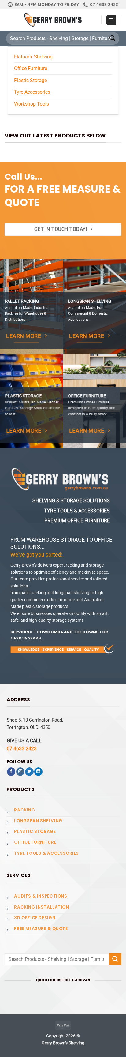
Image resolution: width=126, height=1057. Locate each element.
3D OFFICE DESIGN (34, 918)
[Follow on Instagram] (20, 771)
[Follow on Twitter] (29, 771)
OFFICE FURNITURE (35, 842)
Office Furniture (30, 68)
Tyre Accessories (32, 92)
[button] (111, 20)
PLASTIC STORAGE (35, 831)
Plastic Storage (30, 80)
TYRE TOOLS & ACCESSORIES (46, 853)
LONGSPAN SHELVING (38, 821)
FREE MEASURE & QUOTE (41, 928)
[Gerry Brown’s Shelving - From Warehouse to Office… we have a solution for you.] (53, 20)
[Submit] (112, 38)
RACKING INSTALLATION (41, 907)
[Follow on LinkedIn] (38, 771)
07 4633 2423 (22, 749)
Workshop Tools (31, 104)
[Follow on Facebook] (11, 771)
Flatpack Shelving (33, 57)
